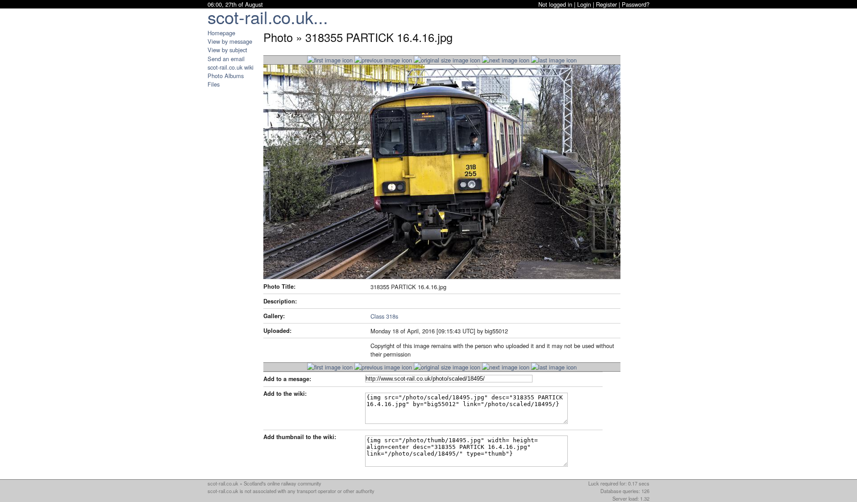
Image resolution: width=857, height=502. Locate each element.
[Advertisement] (234, 222)
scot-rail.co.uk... (268, 16)
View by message (230, 41)
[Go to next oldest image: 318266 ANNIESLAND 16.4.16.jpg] (505, 60)
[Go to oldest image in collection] (554, 60)
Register (606, 4)
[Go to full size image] (447, 60)
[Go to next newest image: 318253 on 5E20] (383, 60)
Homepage (221, 33)
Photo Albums (226, 75)
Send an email (226, 58)
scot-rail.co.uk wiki (231, 67)
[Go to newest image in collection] (330, 60)
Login (584, 4)
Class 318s (384, 316)
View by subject (227, 50)
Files (214, 84)
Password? (635, 4)
